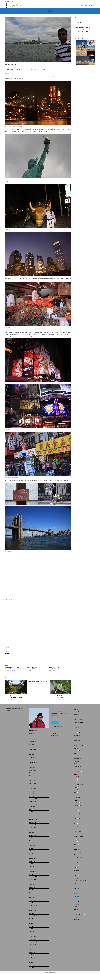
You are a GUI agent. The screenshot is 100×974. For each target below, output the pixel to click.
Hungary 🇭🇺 (76, 810)
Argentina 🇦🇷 (76, 724)
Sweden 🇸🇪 (76, 896)
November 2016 (32, 908)
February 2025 (32, 757)
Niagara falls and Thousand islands (13, 667)
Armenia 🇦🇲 (76, 727)
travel (39, 69)
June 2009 (31, 954)
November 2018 (32, 858)
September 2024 (32, 767)
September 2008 (32, 962)
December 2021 (32, 819)
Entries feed (54, 733)
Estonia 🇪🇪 (76, 779)
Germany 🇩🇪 (76, 797)
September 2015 (32, 915)
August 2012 (31, 936)
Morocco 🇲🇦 (76, 849)
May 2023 (31, 793)
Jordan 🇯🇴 (76, 823)
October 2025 (32, 749)
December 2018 (32, 856)
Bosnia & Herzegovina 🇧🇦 (79, 745)
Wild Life (75, 919)
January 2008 (31, 967)
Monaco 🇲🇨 (76, 844)
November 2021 (32, 822)
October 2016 (32, 910)
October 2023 (32, 783)
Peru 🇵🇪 (75, 867)
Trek (75, 906)
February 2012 (32, 939)
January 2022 (31, 817)
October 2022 (32, 801)
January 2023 (31, 796)
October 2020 (32, 835)
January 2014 (31, 926)
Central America (77, 756)
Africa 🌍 (76, 711)
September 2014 (32, 923)
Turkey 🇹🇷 (76, 909)
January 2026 (31, 744)
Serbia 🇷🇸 (76, 883)
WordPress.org (54, 736)
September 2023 (32, 785)
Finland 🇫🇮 (76, 787)
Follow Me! (8, 710)
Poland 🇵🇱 (76, 870)
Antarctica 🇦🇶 (77, 717)
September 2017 (32, 884)
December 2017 (32, 876)
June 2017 (31, 892)
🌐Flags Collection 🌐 (9, 1)
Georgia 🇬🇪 (76, 795)
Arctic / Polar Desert (78, 722)
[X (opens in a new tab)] (91, 1)
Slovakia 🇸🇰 (76, 886)
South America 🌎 (78, 891)
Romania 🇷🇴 (76, 875)
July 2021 (31, 830)
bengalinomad (10, 69)
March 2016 (31, 913)
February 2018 (32, 871)
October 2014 (32, 921)
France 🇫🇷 (76, 792)
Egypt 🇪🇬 (75, 776)
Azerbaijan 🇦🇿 (77, 735)
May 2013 (31, 928)
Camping (76, 753)
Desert (75, 774)
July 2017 (31, 889)
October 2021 (32, 824)
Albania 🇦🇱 (76, 714)
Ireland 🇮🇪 (76, 818)
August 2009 (31, 952)
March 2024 (31, 780)
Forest (75, 789)
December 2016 (32, 905)
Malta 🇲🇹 (76, 839)
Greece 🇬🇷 (76, 800)
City (74, 763)
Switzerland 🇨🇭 (77, 899)
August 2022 (31, 806)
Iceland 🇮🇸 (76, 813)
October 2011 (32, 944)
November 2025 (32, 746)
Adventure (76, 709)
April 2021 (31, 832)
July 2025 (31, 752)
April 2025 (31, 754)
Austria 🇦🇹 (76, 732)
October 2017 (32, 882)
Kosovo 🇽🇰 (76, 826)
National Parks (77, 852)
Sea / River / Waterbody (79, 880)
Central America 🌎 (78, 758)
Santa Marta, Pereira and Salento (82, 34)
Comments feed (54, 735)
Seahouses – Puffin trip (54, 667)
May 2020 (31, 840)
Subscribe (55, 722)
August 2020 (31, 837)
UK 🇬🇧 (75, 912)
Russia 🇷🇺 (76, 878)
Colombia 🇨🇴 (76, 766)
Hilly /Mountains (77, 808)
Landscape (76, 828)
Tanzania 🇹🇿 (76, 901)
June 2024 (31, 775)
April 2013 (31, 931)
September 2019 (32, 845)
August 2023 (31, 788)
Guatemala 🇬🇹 (77, 805)
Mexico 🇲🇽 (76, 841)
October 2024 (32, 765)
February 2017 (32, 900)
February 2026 (32, 741)
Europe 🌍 (76, 782)
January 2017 (31, 902)
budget (75, 748)
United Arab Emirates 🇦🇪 (79, 914)
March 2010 (31, 949)
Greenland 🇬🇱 (77, 802)
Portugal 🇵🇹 (76, 873)
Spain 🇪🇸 (76, 893)
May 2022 (31, 811)
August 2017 (31, 887)
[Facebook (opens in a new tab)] (93, 1)
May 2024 (31, 778)
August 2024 (31, 770)
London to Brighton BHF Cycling (81, 31)
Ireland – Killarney (60, 696)
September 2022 (32, 804)
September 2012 (32, 934)
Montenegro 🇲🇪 (77, 847)
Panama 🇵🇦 (76, 865)
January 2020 (31, 843)
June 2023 (31, 791)
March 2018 (31, 869)
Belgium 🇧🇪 (76, 743)
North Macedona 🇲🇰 (78, 860)
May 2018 (31, 863)
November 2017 (32, 879)
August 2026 (31, 739)
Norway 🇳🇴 (76, 862)
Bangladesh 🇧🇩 (77, 740)
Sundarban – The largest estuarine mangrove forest (38, 682)
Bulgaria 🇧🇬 (76, 750)
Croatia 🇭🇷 (76, 769)
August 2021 (31, 827)
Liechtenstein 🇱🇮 (77, 831)
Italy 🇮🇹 (75, 821)
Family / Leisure (77, 784)
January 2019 (31, 853)
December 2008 (32, 957)
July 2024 (31, 772)
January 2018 (31, 874)
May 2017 (31, 895)
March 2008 (31, 965)
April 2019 (31, 850)
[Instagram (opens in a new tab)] (94, 1)
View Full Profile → (33, 733)
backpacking (76, 737)
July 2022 (31, 809)
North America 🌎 (32, 69)
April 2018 (31, 866)
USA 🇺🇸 (43, 69)
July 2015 (31, 918)
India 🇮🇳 (75, 815)
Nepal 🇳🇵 (76, 854)
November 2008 (32, 960)
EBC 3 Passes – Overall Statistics (81, 25)
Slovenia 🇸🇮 (76, 888)
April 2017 (31, 897)
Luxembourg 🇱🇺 (77, 834)
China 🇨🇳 (76, 761)
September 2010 (32, 947)
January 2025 (31, 759)
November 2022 (32, 798)
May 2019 (31, 848)
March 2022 (31, 814)
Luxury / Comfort (77, 836)
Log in (52, 731)
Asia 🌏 (75, 730)
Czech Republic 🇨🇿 (78, 771)
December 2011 (32, 941)
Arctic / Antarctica (78, 719)
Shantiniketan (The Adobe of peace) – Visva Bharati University (15, 696)
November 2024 (32, 762)
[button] (21, 494)
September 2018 (32, 861)
